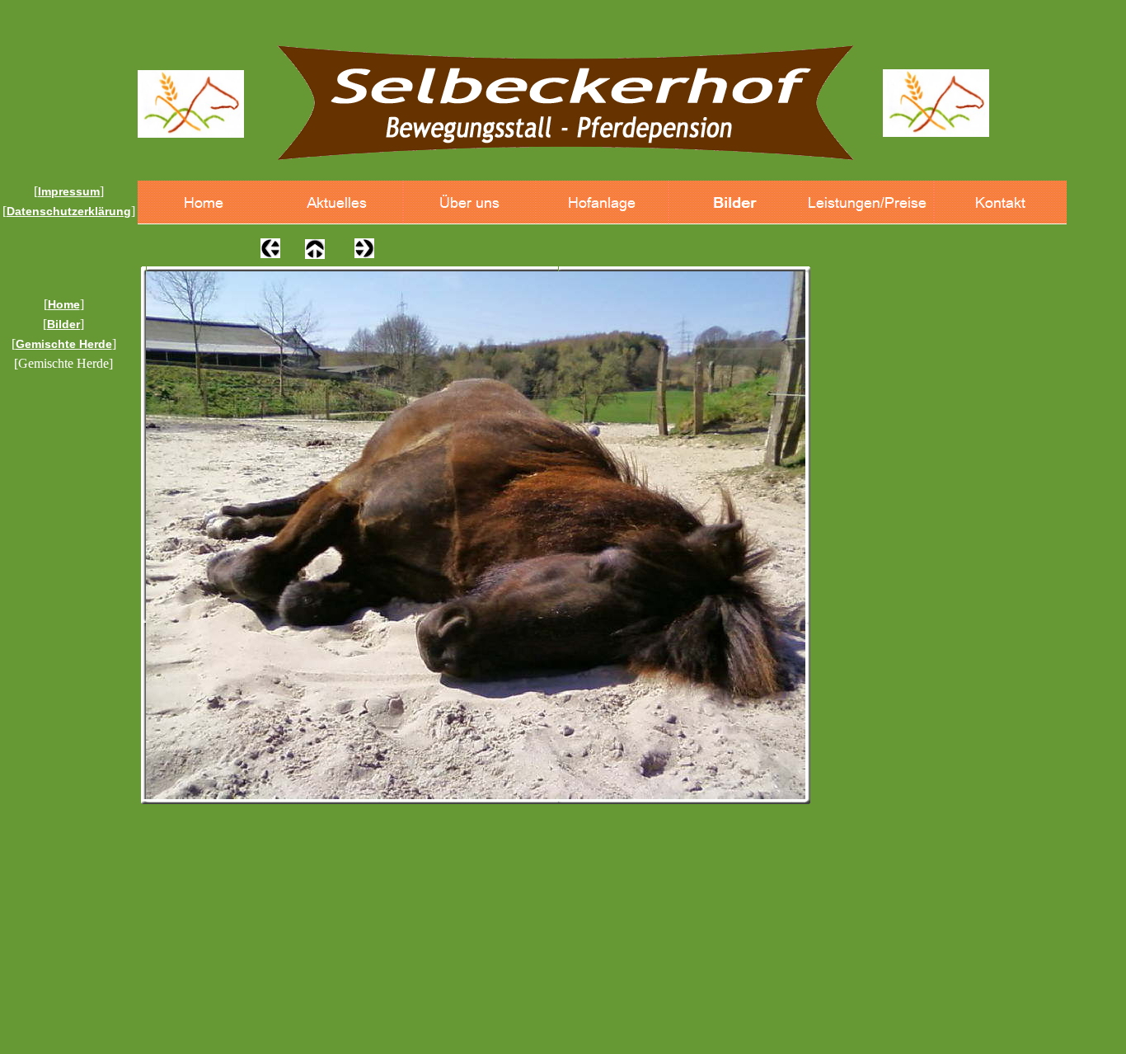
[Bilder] (735, 202)
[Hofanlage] (602, 202)
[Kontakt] (1000, 202)
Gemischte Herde (64, 344)
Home (64, 304)
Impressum (69, 191)
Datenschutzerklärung (69, 211)
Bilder (63, 324)
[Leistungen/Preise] (867, 202)
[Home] (204, 202)
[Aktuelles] (336, 202)
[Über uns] (469, 202)
